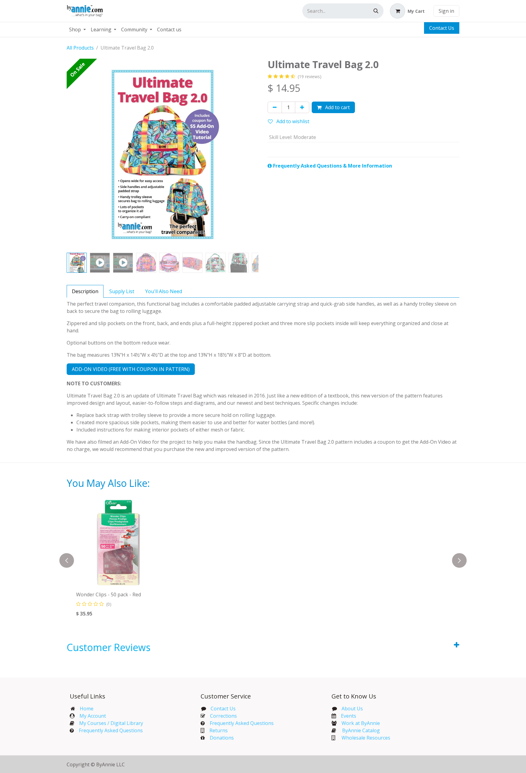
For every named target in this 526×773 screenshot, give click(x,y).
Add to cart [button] (337, 107)
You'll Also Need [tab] (163, 291)
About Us (352, 708)
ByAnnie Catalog (361, 730)
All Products (80, 47)
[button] (76, 154)
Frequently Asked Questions (111, 730)
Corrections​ (223, 715)
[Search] (376, 11)
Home (86, 708)
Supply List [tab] (121, 291)
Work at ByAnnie (361, 723)
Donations (222, 737)
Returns (218, 730)
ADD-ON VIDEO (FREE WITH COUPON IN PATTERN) (131, 369)
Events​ (348, 715)
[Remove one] (275, 107)
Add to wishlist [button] (292, 121)
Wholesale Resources (366, 737)
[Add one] (302, 107)
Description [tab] (85, 291)
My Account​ (92, 715)
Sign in (446, 11)
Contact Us (441, 28)
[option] (272, 560)
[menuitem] (77, 29)
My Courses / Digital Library (108, 723)
